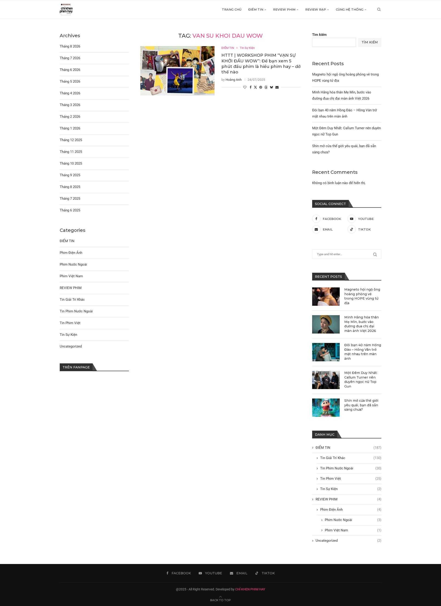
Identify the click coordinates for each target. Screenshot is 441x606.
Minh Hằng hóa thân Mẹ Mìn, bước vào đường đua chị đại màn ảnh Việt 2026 (361, 324)
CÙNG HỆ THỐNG (349, 9)
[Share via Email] (277, 87)
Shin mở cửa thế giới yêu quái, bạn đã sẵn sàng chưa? (361, 405)
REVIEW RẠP (315, 9)
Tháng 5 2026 (70, 81)
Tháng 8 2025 (70, 187)
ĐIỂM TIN (255, 9)
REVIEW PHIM (284, 9)
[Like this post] (244, 87)
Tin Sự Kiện (350, 489)
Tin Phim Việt (350, 479)
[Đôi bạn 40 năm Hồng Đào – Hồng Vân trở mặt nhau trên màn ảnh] (326, 352)
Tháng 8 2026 (70, 46)
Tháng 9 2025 (70, 175)
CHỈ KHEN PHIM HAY (250, 589)
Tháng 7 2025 (70, 198)
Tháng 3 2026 (70, 105)
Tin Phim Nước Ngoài (350, 468)
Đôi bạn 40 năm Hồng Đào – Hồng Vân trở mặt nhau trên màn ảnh (362, 352)
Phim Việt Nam (353, 530)
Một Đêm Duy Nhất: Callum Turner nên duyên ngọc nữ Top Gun (360, 379)
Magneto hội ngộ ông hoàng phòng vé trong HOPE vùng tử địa (362, 296)
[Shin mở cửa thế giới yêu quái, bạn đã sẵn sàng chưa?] (326, 407)
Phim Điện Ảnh (350, 510)
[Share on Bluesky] (271, 87)
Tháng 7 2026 (70, 58)
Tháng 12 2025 (71, 140)
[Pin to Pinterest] (260, 87)
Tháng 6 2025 (70, 210)
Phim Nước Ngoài (353, 520)
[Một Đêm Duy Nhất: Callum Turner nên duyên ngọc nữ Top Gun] (326, 380)
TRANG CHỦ (231, 9)
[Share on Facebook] (251, 87)
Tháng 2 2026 (70, 117)
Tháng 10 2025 (71, 163)
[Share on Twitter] (255, 87)
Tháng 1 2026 (70, 128)
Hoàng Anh (234, 79)
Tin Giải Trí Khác (350, 458)
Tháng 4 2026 (70, 93)
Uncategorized (348, 541)
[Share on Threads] (266, 87)
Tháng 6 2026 (70, 70)
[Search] (379, 9)
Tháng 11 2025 (71, 152)
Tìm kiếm (319, 35)
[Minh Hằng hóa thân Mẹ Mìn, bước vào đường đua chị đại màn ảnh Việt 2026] (326, 324)
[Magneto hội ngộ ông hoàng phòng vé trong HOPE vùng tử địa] (326, 296)
